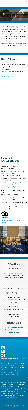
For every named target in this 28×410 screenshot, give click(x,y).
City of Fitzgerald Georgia (14, 327)
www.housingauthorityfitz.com (10, 187)
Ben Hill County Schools (14, 330)
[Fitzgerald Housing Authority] (3, 1)
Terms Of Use (17, 406)
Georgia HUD (14, 332)
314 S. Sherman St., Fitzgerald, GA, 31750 (13, 183)
